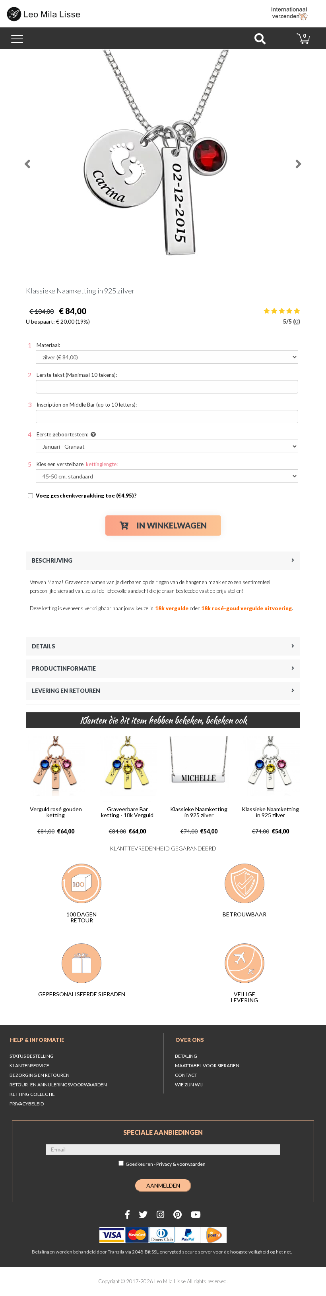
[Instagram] (160, 1214)
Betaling (186, 1056)
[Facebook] (127, 1214)
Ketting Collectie (32, 1094)
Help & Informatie (37, 1040)
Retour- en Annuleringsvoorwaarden (58, 1085)
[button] (34, 161)
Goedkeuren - (166, 1164)
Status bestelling (32, 1056)
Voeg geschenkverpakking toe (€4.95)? (86, 495)
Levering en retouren (66, 690)
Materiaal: (48, 345)
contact (186, 1075)
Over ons (189, 1040)
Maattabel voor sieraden (207, 1065)
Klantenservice (29, 1065)
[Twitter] (143, 1214)
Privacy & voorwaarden (181, 1164)
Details (43, 646)
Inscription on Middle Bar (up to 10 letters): (87, 404)
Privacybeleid (27, 1104)
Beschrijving (52, 560)
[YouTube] (196, 1214)
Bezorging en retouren (40, 1075)
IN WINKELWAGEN (172, 525)
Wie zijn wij (189, 1085)
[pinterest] (177, 1214)
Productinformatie (64, 668)
